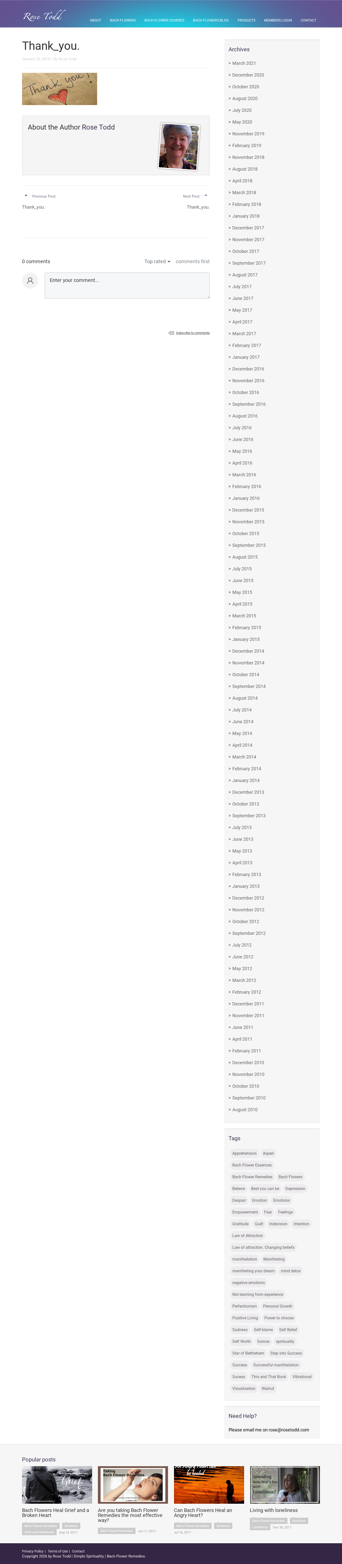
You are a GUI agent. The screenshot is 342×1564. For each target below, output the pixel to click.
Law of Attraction (247, 1235)
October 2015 (245, 533)
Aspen (268, 1153)
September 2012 (249, 933)
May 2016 (242, 451)
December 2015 (248, 510)
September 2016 (249, 404)
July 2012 (242, 945)
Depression (295, 1188)
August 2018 (245, 169)
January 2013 (246, 886)
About (95, 20)
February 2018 (246, 204)
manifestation (244, 1259)
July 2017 (242, 286)
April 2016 (242, 463)
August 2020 (245, 98)
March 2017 (244, 333)
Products (246, 20)
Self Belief (288, 1329)
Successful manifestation (276, 1365)
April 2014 (242, 745)
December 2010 (248, 1062)
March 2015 (244, 615)
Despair (239, 1200)
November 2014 (248, 662)
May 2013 (242, 851)
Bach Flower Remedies (252, 1177)
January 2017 (246, 357)
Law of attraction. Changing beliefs (263, 1247)
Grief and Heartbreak (39, 1532)
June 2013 (242, 839)
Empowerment (245, 1212)
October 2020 (245, 86)
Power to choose (279, 1318)
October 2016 (245, 392)
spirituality (285, 1341)
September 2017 (249, 263)
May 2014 (242, 733)
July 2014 (242, 709)
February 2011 (246, 1050)
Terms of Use (58, 1551)
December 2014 (248, 651)
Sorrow (263, 1341)
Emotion (259, 1200)
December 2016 (248, 368)
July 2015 (242, 568)
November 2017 (248, 239)
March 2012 (244, 980)
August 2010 (245, 1109)
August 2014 (245, 698)
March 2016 (244, 474)
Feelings (285, 1212)
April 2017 (242, 321)
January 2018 (246, 216)
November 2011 (248, 1015)
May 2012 (242, 968)
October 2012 (245, 921)
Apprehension (244, 1153)
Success (239, 1365)
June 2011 (242, 1027)
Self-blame (263, 1329)
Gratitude (240, 1224)
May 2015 (242, 592)
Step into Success (286, 1353)
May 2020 (242, 122)
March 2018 (244, 192)
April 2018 (242, 180)
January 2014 (246, 780)
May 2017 (242, 310)
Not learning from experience (257, 1294)
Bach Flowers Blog (211, 20)
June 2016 (242, 439)
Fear (268, 1212)
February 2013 (246, 874)
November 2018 (248, 157)
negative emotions (248, 1282)
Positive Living (245, 1318)
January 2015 (246, 639)
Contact (308, 20)
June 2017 (242, 298)
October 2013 (245, 804)
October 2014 (245, 674)
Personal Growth (277, 1306)
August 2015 (245, 557)
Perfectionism (244, 1306)
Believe (238, 1188)
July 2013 (242, 827)
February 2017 (246, 345)
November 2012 (248, 909)
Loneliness (260, 1527)
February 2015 (246, 627)
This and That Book (268, 1376)
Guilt (259, 1224)
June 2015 (242, 580)
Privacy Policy (33, 1551)
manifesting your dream (253, 1271)
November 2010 (248, 1074)
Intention (301, 1224)
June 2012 (242, 956)
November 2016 (248, 380)
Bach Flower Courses (164, 20)
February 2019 (246, 145)
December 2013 (248, 792)
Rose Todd (67, 59)
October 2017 (245, 251)
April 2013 (242, 862)
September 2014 (249, 686)
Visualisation (243, 1388)
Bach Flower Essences (252, 1165)
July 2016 (242, 427)
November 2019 (248, 133)
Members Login (278, 20)
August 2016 (245, 416)
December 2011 (248, 1003)
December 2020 (248, 75)
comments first (193, 261)
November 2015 (248, 521)
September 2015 (249, 545)
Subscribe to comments (193, 333)
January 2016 (246, 498)
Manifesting (274, 1259)
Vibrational (302, 1376)
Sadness (240, 1329)
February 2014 (246, 768)
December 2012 (248, 898)
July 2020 (242, 110)
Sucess (238, 1376)
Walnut (268, 1388)
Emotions (281, 1200)
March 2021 (244, 63)
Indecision (278, 1224)
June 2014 (242, 721)
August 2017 (245, 274)
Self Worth (241, 1341)
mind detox (291, 1271)
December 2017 (248, 227)
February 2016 (246, 486)
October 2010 (245, 1086)
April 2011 (242, 1039)
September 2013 (249, 815)
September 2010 (249, 1097)
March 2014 (244, 756)
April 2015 (242, 604)
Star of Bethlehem (248, 1353)
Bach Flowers (123, 20)
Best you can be (265, 1188)
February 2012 (246, 992)
